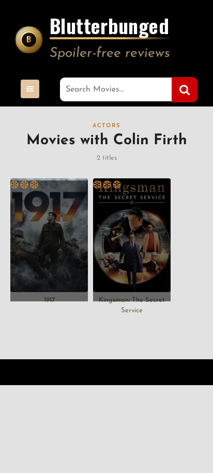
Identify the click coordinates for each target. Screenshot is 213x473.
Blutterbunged (109, 27)
